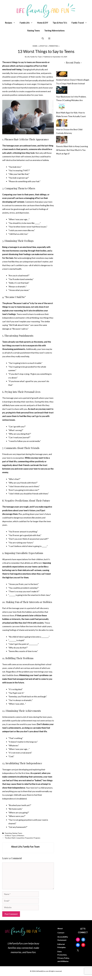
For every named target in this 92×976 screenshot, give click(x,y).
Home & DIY (42, 22)
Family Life (25, 22)
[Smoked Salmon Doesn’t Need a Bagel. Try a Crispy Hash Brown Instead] (61, 74)
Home (35, 46)
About (60, 928)
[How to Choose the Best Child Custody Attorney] (61, 123)
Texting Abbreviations (54, 30)
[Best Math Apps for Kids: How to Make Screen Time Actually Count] (61, 107)
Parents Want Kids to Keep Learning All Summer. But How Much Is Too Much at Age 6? (72, 150)
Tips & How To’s (60, 22)
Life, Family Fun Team (34, 57)
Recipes (8, 22)
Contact (60, 933)
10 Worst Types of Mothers (14, 835)
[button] (42, 38)
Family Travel (78, 22)
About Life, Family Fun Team (25, 846)
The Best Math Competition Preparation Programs (22, 838)
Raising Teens (33, 30)
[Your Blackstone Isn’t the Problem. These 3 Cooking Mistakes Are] (61, 90)
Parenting (53, 46)
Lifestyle (43, 46)
